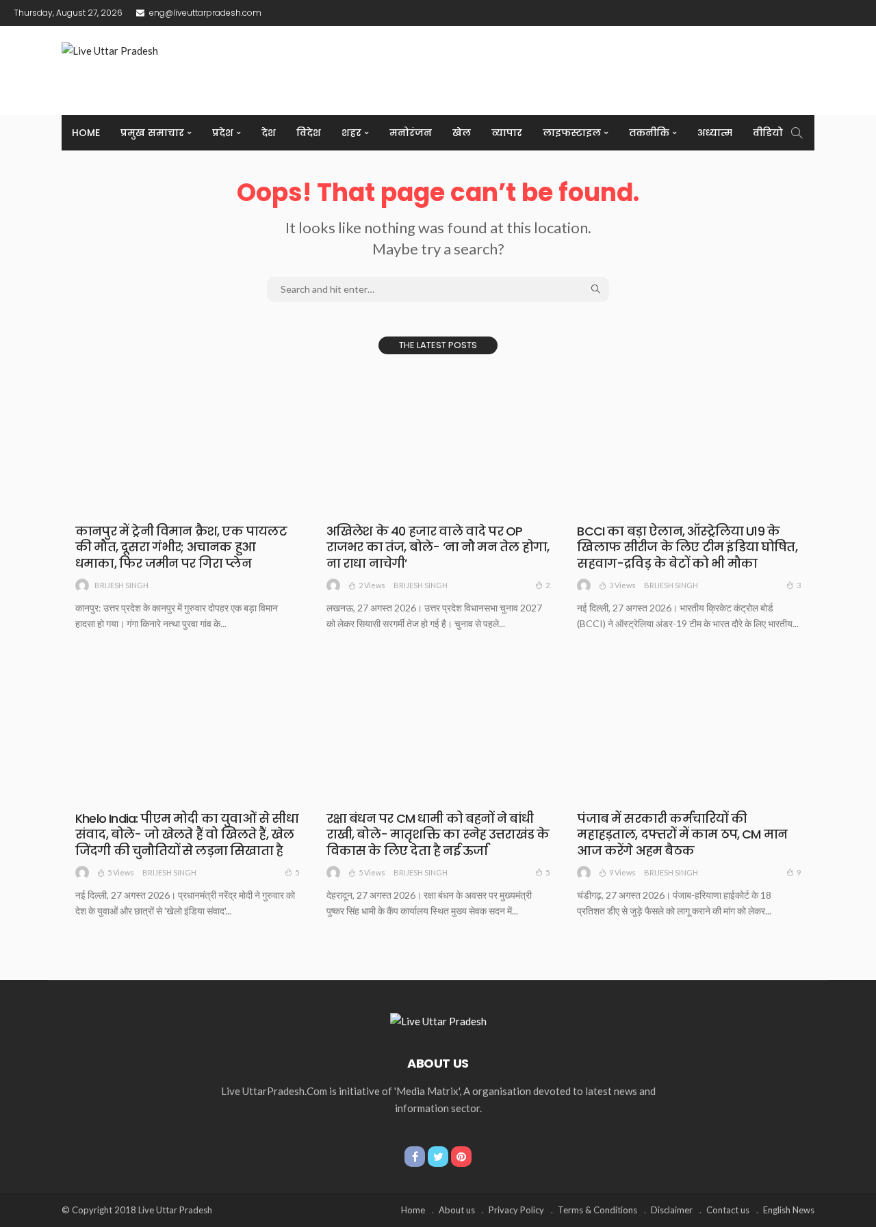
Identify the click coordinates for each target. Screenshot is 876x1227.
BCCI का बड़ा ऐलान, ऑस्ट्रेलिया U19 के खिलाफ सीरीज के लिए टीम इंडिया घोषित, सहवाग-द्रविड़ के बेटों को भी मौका (687, 547)
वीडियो (768, 133)
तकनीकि (649, 133)
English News (788, 1209)
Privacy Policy (516, 1209)
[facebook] (414, 1156)
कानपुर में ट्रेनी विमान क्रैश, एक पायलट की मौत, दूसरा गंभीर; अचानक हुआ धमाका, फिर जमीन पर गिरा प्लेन (181, 547)
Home (86, 133)
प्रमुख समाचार (152, 133)
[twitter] (438, 1156)
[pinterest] (461, 1156)
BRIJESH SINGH (121, 585)
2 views (372, 585)
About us (457, 1209)
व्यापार (506, 133)
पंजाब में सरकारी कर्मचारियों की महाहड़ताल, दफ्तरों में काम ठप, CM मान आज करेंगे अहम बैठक (682, 834)
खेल (461, 133)
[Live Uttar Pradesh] (438, 1020)
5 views (120, 872)
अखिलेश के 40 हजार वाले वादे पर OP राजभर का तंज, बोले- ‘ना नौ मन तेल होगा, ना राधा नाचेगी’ (438, 547)
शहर (351, 133)
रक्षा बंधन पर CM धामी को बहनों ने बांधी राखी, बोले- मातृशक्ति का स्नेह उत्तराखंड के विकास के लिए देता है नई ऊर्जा (438, 834)
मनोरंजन (410, 133)
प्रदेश (222, 133)
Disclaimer (672, 1209)
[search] (796, 132)
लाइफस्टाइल (572, 133)
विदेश (308, 133)
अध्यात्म (714, 133)
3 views (622, 585)
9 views (622, 872)
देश (268, 133)
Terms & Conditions (597, 1209)
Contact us (727, 1209)
